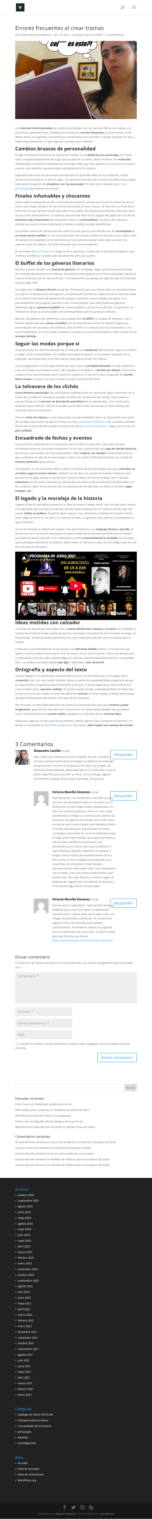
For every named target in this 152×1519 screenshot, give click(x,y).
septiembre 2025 (28, 1200)
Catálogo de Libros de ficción (35, 1414)
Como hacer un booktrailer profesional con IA (43, 1104)
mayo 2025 (24, 1218)
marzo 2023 (25, 1252)
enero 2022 (25, 1326)
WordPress (107, 1513)
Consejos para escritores (87, 34)
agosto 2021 (25, 1354)
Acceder (23, 1463)
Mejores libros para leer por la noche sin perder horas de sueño (55, 1127)
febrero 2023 (26, 1257)
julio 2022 (24, 1292)
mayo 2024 (24, 1229)
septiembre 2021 (28, 1349)
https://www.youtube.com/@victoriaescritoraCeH (82, 940)
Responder (123, 754)
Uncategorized (27, 1443)
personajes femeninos (92, 421)
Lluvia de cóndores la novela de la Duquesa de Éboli (83, 1142)
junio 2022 (24, 1297)
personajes (25, 1431)
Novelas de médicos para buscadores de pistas (80, 1159)
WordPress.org (27, 1480)
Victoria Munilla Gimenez (35, 34)
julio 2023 (24, 1235)
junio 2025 (24, 1212)
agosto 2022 (25, 1286)
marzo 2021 (25, 1383)
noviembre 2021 (28, 1337)
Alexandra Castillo (47, 751)
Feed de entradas (28, 1468)
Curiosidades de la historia (34, 1426)
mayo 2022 (24, 1303)
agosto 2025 (25, 1206)
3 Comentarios (115, 34)
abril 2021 (24, 1377)
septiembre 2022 (28, 1280)
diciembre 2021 (27, 1332)
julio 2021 (24, 1360)
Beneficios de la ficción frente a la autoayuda (43, 1115)
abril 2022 (24, 1309)
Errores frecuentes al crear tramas (72, 1153)
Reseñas (23, 1437)
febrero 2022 (26, 1320)
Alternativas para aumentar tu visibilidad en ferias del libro (52, 1110)
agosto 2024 (25, 1223)
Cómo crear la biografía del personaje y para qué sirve (49, 1121)
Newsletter (50, 725)
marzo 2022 (25, 1314)
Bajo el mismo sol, (43, 251)
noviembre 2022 (28, 1269)
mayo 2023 (24, 1240)
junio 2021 (24, 1366)
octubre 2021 (26, 1343)
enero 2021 (25, 1394)
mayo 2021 (24, 1371)
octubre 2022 (26, 1275)
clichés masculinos (95, 426)
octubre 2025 (26, 1195)
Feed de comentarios (31, 1474)
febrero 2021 (26, 1389)
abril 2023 (24, 1246)
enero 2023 (25, 1263)
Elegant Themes (65, 1513)
